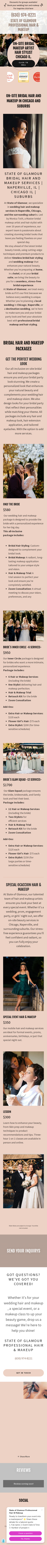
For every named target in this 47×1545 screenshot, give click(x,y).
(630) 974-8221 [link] (23, 15)
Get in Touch (23, 1373)
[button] (23, 1456)
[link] (23, 25)
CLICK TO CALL (23, 63)
